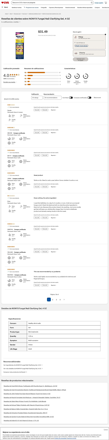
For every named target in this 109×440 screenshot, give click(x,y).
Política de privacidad (60, 438)
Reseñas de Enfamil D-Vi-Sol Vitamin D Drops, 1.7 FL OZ (21, 420)
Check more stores (81, 46)
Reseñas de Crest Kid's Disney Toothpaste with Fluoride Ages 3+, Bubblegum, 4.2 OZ (30, 386)
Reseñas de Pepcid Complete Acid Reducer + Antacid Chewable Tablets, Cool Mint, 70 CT (32, 397)
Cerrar (106, 429)
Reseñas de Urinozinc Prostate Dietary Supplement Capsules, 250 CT (25, 413)
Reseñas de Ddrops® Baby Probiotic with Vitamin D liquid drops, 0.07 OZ (26, 405)
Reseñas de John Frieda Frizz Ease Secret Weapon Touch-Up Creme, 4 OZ (27, 394)
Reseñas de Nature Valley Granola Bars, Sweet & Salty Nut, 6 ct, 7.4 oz (26, 409)
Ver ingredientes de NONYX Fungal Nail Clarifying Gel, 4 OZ (22, 365)
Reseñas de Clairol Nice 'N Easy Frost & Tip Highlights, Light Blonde (25, 401)
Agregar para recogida (81, 59)
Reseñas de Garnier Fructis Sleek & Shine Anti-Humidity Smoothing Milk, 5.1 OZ (29, 417)
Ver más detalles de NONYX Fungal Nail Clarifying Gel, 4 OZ (22, 368)
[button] (71, 98)
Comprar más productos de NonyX (14, 372)
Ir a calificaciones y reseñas (10, 22)
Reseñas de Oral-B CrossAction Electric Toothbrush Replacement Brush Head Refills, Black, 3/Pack (35, 390)
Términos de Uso (71, 438)
